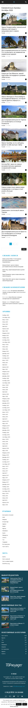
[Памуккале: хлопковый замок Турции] (14, 202)
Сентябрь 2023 (6, 317)
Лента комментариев (7, 561)
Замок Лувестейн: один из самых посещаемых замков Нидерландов (13, 279)
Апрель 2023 (5, 328)
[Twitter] (18, 696)
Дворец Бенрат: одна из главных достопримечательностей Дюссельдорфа (12, 265)
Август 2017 (5, 466)
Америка (4, 519)
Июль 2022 (5, 346)
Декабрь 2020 (5, 376)
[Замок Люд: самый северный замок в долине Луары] (5, 598)
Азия (3, 161)
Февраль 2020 (5, 398)
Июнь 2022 (5, 349)
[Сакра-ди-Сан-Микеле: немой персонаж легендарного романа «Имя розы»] (14, 65)
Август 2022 (5, 344)
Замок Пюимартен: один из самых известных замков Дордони (13, 275)
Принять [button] (19, 704)
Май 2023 (4, 326)
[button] (2, 2)
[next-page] (17, 244)
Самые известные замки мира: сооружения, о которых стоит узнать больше (13, 189)
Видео (4, 526)
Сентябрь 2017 (6, 464)
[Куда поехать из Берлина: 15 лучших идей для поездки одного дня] (5, 617)
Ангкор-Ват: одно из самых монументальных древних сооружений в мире (11, 166)
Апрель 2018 (5, 448)
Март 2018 (5, 450)
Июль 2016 (5, 495)
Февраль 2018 (5, 453)
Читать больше (14, 706)
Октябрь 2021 (5, 358)
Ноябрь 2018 (5, 432)
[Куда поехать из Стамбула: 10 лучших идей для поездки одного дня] (5, 610)
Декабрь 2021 (5, 353)
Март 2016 (5, 504)
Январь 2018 (5, 455)
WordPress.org (6, 563)
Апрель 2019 (5, 421)
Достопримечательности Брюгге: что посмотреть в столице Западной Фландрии (14, 233)
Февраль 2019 (5, 425)
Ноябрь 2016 (5, 486)
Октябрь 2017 (5, 462)
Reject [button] (24, 704)
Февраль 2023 (5, 333)
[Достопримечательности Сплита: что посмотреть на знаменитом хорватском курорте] (14, 42)
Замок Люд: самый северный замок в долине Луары (13, 270)
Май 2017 (4, 473)
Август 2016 (5, 493)
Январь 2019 (5, 428)
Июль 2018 (5, 441)
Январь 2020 (5, 401)
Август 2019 (5, 412)
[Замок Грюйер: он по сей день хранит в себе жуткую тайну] (14, 135)
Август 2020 (5, 385)
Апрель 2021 (5, 367)
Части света (5, 546)
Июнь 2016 (5, 498)
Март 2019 (5, 423)
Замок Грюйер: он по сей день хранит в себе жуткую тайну (12, 144)
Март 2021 (5, 369)
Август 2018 (5, 439)
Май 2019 (4, 419)
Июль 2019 (5, 414)
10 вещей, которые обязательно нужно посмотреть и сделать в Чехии (13, 303)
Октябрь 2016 (5, 489)
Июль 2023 (5, 322)
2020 (7, 5)
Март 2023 (5, 331)
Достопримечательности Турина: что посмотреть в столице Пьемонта (13, 121)
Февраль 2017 (5, 480)
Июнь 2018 (5, 443)
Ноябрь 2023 (5, 315)
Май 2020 (4, 392)
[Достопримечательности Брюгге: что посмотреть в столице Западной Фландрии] (14, 223)
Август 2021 (5, 360)
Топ (3, 184)
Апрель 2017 (5, 475)
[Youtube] (22, 696)
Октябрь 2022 (5, 340)
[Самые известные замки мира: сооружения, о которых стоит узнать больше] (14, 179)
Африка (4, 524)
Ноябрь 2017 (5, 459)
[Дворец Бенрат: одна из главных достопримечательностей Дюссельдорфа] (5, 589)
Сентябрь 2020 (6, 383)
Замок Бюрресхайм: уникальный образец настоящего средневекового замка (13, 29)
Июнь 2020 (5, 389)
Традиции (4, 542)
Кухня (3, 533)
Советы (4, 537)
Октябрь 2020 (5, 380)
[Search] (26, 2)
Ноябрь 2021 (5, 355)
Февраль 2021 (5, 371)
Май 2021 (4, 365)
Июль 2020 (5, 387)
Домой (3, 5)
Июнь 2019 (5, 416)
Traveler (3, 33)
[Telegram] (14, 696)
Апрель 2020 (5, 394)
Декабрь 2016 (5, 484)
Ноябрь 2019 (5, 405)
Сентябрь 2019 (6, 410)
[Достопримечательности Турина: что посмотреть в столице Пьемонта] (14, 111)
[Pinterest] (10, 696)
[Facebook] (5, 696)
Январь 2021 (5, 374)
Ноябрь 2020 (5, 378)
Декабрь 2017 (5, 457)
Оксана (4, 302)
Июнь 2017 (5, 471)
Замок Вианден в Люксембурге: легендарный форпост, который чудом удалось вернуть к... (13, 98)
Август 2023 (5, 319)
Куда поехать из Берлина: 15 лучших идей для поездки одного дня (17, 617)
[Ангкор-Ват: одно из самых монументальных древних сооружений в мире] (14, 156)
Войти (4, 556)
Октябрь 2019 (5, 407)
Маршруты (5, 535)
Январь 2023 (5, 335)
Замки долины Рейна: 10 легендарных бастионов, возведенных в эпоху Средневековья (11, 260)
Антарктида (5, 521)
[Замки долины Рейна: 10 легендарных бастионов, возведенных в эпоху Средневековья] (5, 580)
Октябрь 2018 (5, 434)
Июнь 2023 (5, 324)
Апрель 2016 (5, 502)
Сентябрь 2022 (6, 342)
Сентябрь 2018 (6, 437)
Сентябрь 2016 (6, 491)
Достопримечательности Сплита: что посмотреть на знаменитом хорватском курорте (13, 52)
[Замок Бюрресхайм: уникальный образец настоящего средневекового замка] (14, 19)
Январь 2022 (5, 351)
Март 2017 (5, 477)
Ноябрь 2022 (5, 337)
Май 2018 (4, 446)
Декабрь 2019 (5, 403)
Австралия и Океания (7, 515)
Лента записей (6, 559)
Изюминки (5, 530)
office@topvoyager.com (19, 686)
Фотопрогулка (6, 544)
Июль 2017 (5, 468)
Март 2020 (5, 396)
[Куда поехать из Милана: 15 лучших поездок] (5, 625)
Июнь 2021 (5, 362)
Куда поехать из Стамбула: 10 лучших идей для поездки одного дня (17, 610)
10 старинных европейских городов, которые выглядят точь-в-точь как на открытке (13, 292)
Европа (3, 24)
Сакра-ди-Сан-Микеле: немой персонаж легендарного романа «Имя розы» (13, 75)
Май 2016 (4, 500)
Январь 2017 (5, 482)
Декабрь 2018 (5, 430)
